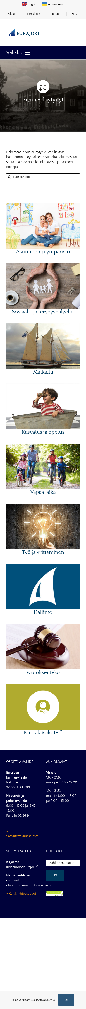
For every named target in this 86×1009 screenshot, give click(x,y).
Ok (66, 999)
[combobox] (43, 176)
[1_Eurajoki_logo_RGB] (24, 27)
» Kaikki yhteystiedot (21, 893)
